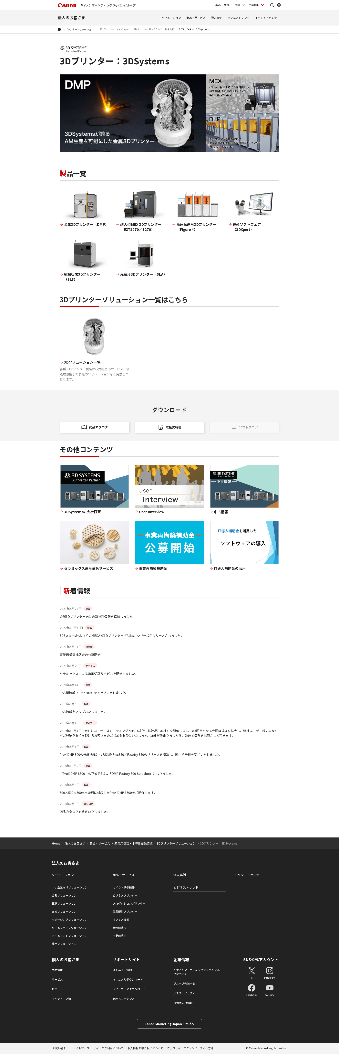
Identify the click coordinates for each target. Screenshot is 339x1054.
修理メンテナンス (124, 999)
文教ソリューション (64, 911)
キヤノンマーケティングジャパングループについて (197, 972)
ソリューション (171, 18)
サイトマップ (81, 1048)
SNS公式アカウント (260, 959)
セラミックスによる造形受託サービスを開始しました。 (99, 673)
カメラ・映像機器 (124, 887)
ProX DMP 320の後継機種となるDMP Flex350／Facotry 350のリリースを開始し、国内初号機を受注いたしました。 (141, 754)
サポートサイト (126, 959)
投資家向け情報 (183, 1003)
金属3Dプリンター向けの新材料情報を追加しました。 (98, 616)
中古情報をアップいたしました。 (83, 711)
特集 (54, 989)
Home (56, 843)
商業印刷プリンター (125, 911)
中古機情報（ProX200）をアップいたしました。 (94, 692)
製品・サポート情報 (227, 5)
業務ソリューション (64, 944)
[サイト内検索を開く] (272, 5)
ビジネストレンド (239, 18)
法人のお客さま (71, 17)
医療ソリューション (64, 903)
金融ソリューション (64, 895)
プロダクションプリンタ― (129, 903)
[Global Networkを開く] (279, 5)
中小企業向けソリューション (69, 887)
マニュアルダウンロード (128, 979)
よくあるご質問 (122, 970)
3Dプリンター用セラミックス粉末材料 (154, 29)
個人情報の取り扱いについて (145, 1048)
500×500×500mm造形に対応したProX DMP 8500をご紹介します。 (108, 792)
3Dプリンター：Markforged (114, 29)
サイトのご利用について (108, 1048)
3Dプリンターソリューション (78, 29)
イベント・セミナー (267, 18)
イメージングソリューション (69, 919)
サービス (57, 979)
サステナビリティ (184, 993)
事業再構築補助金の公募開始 (80, 654)
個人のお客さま (65, 959)
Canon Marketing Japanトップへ (169, 1023)
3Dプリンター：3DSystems (194, 29)
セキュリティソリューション (69, 928)
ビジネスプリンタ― (125, 895)
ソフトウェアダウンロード (129, 989)
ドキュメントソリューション (69, 936)
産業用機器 (119, 936)
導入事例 (216, 18)
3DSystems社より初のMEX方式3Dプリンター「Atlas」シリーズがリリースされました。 (122, 635)
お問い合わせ (61, 1048)
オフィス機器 (121, 919)
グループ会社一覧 (184, 983)
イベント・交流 (61, 999)
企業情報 (254, 5)
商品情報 (57, 970)
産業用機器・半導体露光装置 (133, 843)
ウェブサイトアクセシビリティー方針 (190, 1048)
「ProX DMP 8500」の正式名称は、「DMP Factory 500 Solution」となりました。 (117, 773)
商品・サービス (196, 18)
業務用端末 (119, 928)
